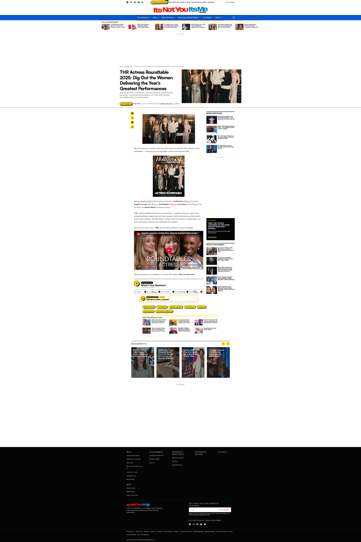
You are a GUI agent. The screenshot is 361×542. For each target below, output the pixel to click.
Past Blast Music (131, 476)
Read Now (211, 2)
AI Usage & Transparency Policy (224, 531)
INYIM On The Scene (132, 495)
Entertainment (128, 66)
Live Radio (222, 452)
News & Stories (131, 488)
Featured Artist (131, 479)
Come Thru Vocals (132, 472)
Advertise (159, 531)
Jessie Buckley (189, 307)
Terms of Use (138, 531)
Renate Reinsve (148, 311)
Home (121, 66)
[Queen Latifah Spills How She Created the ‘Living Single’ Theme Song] (193, 362)
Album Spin (130, 463)
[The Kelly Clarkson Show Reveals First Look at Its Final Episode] (218, 362)
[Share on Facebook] (132, 113)
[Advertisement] (180, 48)
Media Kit (176, 531)
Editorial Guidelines (198, 531)
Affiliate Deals (130, 491)
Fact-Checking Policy (143, 534)
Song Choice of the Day (134, 459)
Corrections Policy (131, 534)
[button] (230, 2)
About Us (146, 531)
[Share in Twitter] (132, 118)
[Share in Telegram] (132, 122)
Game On (152, 463)
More (129, 484)
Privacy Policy (130, 531)
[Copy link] (132, 127)
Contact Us (153, 531)
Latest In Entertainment (110, 22)
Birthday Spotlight (154, 459)
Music (129, 452)
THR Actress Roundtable (164, 311)
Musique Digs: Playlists (133, 455)
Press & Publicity (168, 531)
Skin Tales (174, 461)
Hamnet (173, 204)
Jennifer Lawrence (175, 307)
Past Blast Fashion (177, 465)
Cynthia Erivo (162, 307)
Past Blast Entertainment (156, 455)
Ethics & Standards (210, 531)
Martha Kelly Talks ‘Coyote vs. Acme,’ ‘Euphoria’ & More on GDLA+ (188, 2)
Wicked (186, 201)
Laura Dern (201, 307)
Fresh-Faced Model (177, 458)
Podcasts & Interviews (159, 2)
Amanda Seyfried (146, 201)
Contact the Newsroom (186, 531)
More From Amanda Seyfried (152, 317)
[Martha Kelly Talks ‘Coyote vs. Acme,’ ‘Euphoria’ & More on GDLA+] (142, 362)
